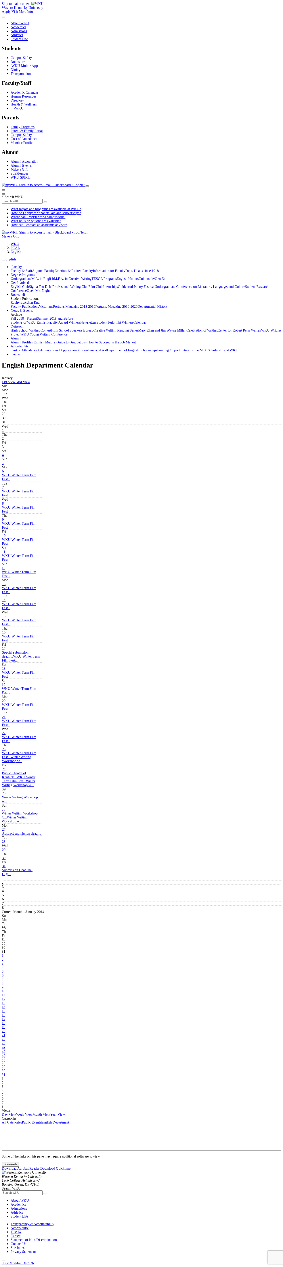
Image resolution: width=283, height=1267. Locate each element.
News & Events (22, 310)
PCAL (15, 248)
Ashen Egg (32, 302)
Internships (110, 286)
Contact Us (18, 1244)
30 (4, 858)
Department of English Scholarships (132, 350)
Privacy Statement (23, 1252)
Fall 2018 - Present (24, 318)
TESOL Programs (104, 279)
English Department (55, 1122)
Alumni (16, 338)
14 (4, 600)
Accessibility (20, 1228)
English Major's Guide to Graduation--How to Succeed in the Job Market (85, 342)
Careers (16, 1236)
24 (4, 769)
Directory (17, 100)
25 (4, 793)
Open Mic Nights (39, 290)
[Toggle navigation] (3, 260)
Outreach (17, 326)
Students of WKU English (29, 322)
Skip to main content (16, 4)
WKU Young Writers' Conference (43, 334)
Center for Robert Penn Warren (239, 330)
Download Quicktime (55, 1168)
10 (4, 535)
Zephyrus (17, 302)
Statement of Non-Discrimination (34, 1240)
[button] (16, 759)
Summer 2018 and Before (55, 318)
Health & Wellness (24, 104)
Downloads (10, 1164)
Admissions (19, 31)
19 (3, 684)
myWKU (17, 108)
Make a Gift (19, 169)
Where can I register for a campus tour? (38, 217)
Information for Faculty (109, 271)
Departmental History (153, 306)
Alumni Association (24, 161)
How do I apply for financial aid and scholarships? (46, 213)
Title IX (16, 1232)
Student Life (19, 39)
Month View (41, 1114)
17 (4, 648)
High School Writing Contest (31, 330)
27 (4, 829)
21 (4, 717)
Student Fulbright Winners (115, 322)
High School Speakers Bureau (72, 330)
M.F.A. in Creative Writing (73, 279)
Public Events (31, 1122)
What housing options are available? (36, 221)
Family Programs (22, 127)
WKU (15, 244)
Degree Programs (23, 275)
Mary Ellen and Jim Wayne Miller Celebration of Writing (178, 330)
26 (3, 809)
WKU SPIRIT (21, 177)
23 (4, 749)
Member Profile (22, 143)
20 (4, 701)
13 (4, 584)
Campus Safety (21, 58)
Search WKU (12, 197)
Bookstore (18, 62)
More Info (26, 11)
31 (4, 866)
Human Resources (23, 96)
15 (4, 616)
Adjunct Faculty (43, 271)
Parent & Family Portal (27, 131)
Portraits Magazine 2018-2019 (74, 306)
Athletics (17, 35)
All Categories (12, 1122)
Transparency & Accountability (32, 1224)
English (16, 252)
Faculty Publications (25, 306)
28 (4, 841)
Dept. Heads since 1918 (142, 271)
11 (3, 552)
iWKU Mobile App (24, 66)
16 (4, 632)
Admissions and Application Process (62, 350)
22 (4, 733)
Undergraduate (21, 279)
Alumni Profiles (22, 342)
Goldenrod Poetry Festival (136, 286)
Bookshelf (18, 294)
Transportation (21, 73)
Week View (24, 1114)
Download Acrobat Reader (21, 1168)
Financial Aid (97, 350)
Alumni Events (21, 165)
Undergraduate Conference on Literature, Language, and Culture (200, 286)
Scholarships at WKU (223, 350)
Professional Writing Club (70, 286)
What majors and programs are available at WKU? (46, 209)
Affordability (20, 346)
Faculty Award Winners (63, 322)
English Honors (128, 279)
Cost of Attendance (24, 139)
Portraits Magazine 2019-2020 (116, 306)
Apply (6, 11)
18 (4, 668)
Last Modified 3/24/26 (18, 1263)
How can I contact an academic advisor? (39, 225)
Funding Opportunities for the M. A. (182, 350)
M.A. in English (42, 279)
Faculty (16, 267)
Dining (15, 70)
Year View (57, 1114)
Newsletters (88, 322)
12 (3, 568)
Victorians (46, 306)
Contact (16, 354)
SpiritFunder (19, 173)
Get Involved (20, 283)
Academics (18, 27)
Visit (14, 11)
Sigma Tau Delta (40, 286)
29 (4, 850)
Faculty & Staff (21, 271)
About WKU (20, 23)
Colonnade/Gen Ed (152, 279)
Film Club (95, 286)
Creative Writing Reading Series (115, 330)
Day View (9, 1114)
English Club (20, 286)
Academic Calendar (24, 92)
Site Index (18, 1248)
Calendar (139, 322)
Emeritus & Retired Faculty (74, 271)
